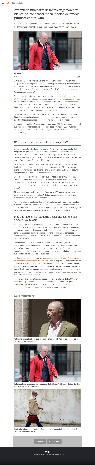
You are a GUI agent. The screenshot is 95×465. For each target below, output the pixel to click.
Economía (40, 441)
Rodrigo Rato (54, 441)
